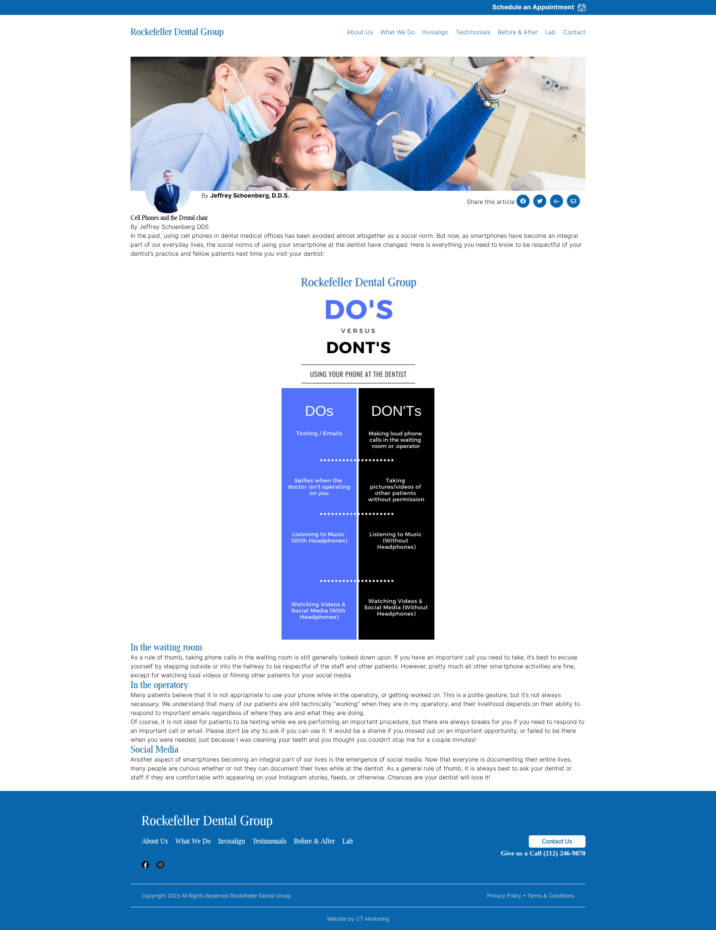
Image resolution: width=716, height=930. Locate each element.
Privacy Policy (504, 895)
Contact (574, 32)
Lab (550, 32)
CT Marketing (372, 918)
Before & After (518, 32)
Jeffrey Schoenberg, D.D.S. (249, 195)
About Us (360, 32)
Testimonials (473, 32)
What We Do (397, 32)
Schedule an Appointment (533, 7)
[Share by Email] (573, 201)
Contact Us (557, 841)
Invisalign (435, 32)
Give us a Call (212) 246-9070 (543, 853)
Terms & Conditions (550, 895)
